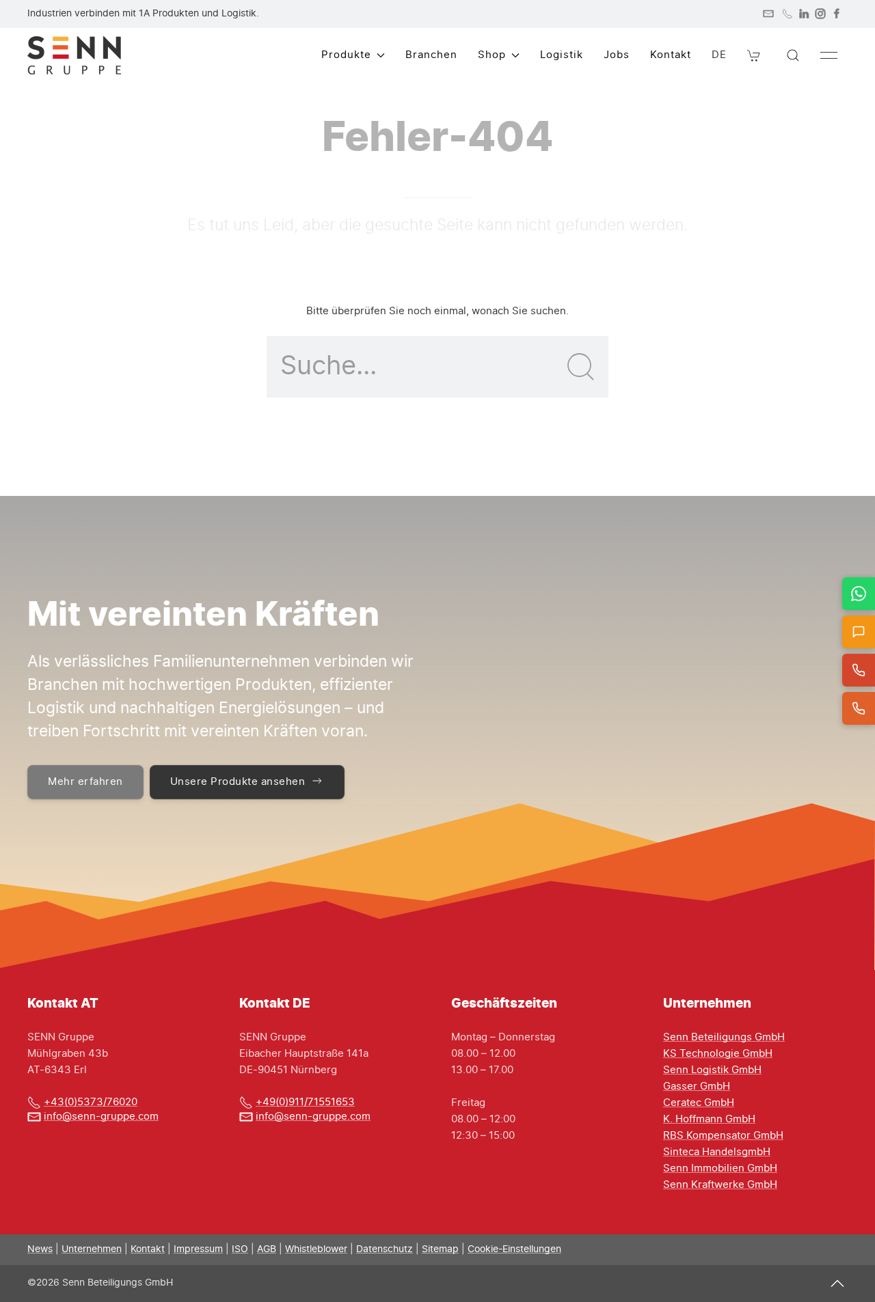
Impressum (198, 1249)
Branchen (431, 55)
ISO (240, 1249)
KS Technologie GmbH (717, 1054)
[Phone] (787, 13)
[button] (754, 55)
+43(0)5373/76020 (90, 1102)
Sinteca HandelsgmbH (716, 1152)
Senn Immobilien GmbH (720, 1168)
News (40, 1249)
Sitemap (440, 1249)
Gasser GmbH (696, 1086)
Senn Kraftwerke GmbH (720, 1185)
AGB (266, 1249)
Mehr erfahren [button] (85, 782)
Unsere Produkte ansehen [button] (238, 782)
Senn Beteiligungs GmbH (724, 1037)
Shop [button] (492, 55)
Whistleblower (316, 1249)
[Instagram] (820, 13)
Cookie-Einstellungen (514, 1249)
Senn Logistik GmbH (712, 1070)
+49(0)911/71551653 (305, 1102)
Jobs (617, 55)
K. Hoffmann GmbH (709, 1119)
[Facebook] (836, 13)
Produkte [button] (346, 55)
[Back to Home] (74, 55)
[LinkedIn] (803, 13)
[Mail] (768, 13)
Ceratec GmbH (698, 1103)
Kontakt (670, 55)
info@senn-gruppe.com (101, 1116)
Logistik (561, 55)
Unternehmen (92, 1249)
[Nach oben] (837, 1283)
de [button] (719, 55)
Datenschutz (384, 1249)
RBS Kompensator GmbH (723, 1136)
